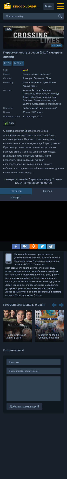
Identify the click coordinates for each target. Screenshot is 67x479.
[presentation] (54, 304)
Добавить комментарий (24, 406)
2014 (25, 69)
